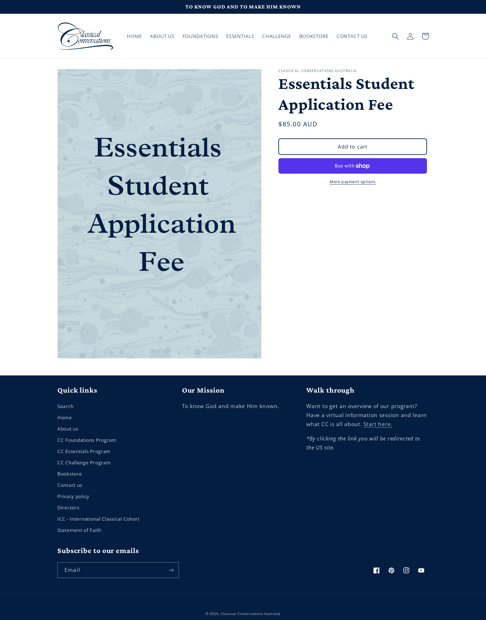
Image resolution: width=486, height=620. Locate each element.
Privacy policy (73, 496)
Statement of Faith (79, 530)
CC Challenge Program (84, 462)
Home (64, 417)
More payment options (353, 182)
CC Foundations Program (86, 440)
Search (65, 406)
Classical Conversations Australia (251, 613)
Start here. (377, 424)
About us (67, 429)
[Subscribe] (171, 570)
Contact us (69, 485)
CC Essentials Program (84, 451)
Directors (68, 507)
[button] (395, 36)
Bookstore (69, 474)
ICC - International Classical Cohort (98, 519)
